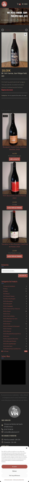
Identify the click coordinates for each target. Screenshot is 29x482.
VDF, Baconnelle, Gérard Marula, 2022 (14, 197)
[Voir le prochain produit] (26, 30)
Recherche (22, 275)
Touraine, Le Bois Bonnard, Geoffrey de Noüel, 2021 (14, 245)
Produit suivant (22, 30)
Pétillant (5, 288)
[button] (26, 448)
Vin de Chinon (6, 311)
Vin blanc (5, 291)
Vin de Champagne (8, 306)
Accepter (14, 466)
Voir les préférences (14, 475)
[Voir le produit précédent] (2, 30)
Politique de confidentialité (18, 479)
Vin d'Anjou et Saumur (9, 296)
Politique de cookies (8, 479)
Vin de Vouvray (7, 331)
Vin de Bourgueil (12, 155)
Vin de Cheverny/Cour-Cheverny (11, 308)
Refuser (14, 471)
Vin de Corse (6, 313)
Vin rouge (24, 95)
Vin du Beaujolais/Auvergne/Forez (12, 333)
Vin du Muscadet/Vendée (9, 341)
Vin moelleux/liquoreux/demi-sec (12, 348)
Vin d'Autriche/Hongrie (9, 298)
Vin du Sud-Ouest (7, 346)
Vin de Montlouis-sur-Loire (10, 318)
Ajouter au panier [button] (14, 207)
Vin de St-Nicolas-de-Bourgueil (11, 326)
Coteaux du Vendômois (9, 286)
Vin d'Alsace (6, 293)
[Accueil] (1, 20)
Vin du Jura (6, 336)
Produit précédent (7, 30)
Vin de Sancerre (7, 321)
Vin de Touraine (12, 253)
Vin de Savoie (6, 323)
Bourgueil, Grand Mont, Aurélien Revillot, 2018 (14, 148)
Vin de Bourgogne (8, 301)
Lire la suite (14, 159)
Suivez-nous (5, 356)
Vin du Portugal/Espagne (9, 343)
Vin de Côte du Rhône (9, 316)
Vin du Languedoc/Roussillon (14, 95)
